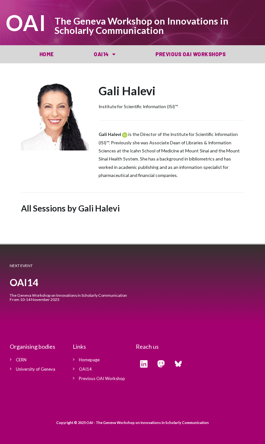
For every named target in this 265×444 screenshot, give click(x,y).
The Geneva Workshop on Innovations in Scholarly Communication (141, 25)
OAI (26, 23)
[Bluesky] (178, 364)
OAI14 (101, 54)
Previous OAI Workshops (190, 54)
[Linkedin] (144, 364)
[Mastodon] (161, 364)
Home (46, 54)
